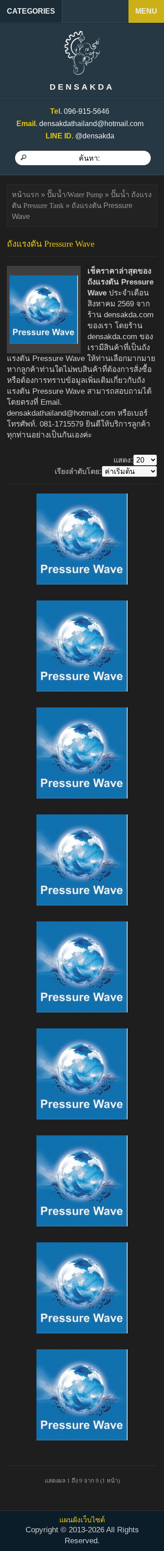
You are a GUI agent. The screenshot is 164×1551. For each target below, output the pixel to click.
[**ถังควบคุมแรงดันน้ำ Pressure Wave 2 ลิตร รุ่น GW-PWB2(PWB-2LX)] (82, 1073)
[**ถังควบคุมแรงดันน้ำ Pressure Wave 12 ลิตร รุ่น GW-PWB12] (82, 1287)
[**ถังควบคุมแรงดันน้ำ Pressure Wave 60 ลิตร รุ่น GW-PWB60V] (82, 752)
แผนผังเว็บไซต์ (82, 1520)
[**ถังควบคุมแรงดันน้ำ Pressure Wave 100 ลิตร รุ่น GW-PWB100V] (82, 1394)
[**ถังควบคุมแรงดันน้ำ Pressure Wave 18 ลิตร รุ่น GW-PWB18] (82, 1180)
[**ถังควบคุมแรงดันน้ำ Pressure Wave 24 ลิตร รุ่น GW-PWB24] (82, 966)
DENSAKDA (82, 87)
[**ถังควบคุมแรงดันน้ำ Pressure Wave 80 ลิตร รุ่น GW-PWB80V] (82, 539)
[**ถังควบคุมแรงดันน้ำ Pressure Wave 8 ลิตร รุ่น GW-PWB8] (82, 646)
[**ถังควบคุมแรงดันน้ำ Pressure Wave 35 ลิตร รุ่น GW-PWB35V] (82, 859)
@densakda (94, 136)
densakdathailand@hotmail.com (91, 123)
